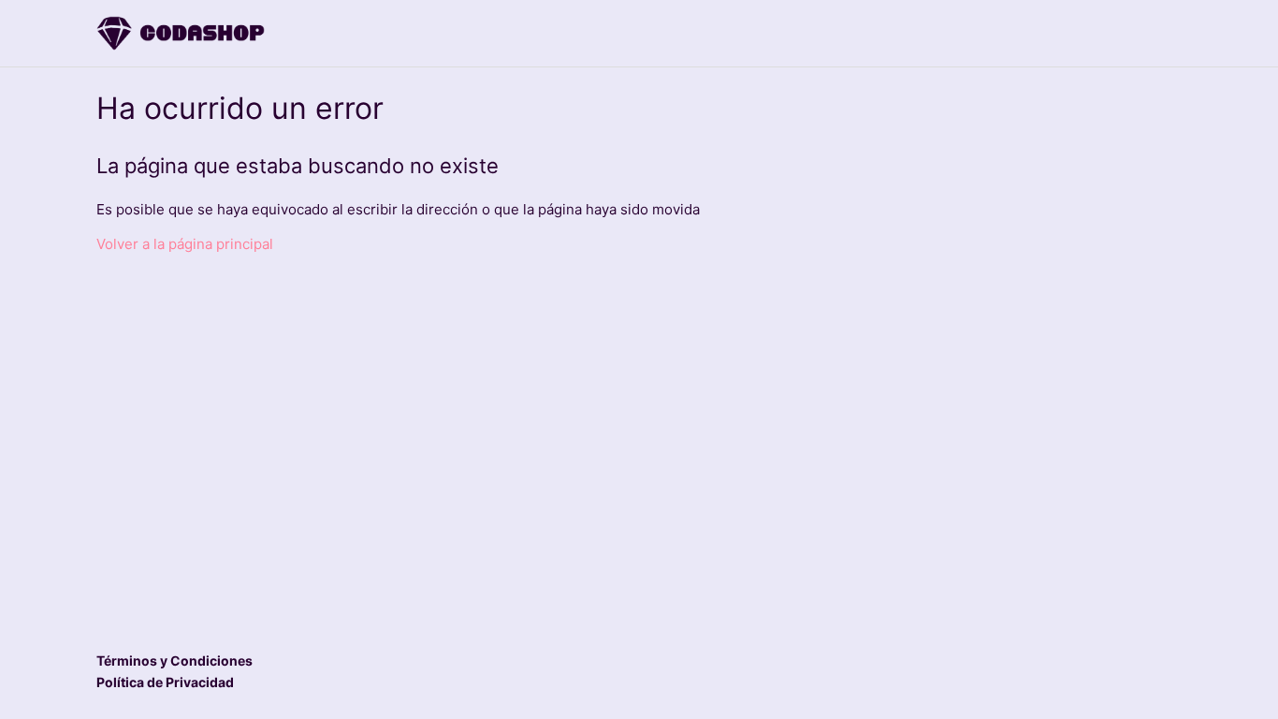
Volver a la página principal (184, 244)
